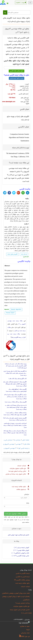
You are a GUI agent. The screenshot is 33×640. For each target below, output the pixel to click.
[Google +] (18, 192)
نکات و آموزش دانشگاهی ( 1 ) (20, 553)
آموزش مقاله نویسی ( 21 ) (21, 550)
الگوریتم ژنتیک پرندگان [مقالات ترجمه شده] (16, 402)
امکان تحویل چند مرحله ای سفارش (16, 474)
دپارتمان (26, 494)
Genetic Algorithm (16, 310)
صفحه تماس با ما (26, 613)
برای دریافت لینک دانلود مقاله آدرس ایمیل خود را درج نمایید (16, 62)
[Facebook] (9, 192)
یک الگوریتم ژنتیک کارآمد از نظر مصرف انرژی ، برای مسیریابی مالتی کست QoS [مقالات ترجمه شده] (15, 373)
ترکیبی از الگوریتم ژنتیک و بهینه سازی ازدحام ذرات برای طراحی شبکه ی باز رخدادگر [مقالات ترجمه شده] (15, 396)
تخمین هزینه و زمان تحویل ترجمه (20, 610)
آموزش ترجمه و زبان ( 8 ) (21, 548)
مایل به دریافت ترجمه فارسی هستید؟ (16, 75)
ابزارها (28, 630)
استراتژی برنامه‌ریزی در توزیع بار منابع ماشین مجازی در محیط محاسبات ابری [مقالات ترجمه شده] (15, 425)
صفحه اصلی (25, 440)
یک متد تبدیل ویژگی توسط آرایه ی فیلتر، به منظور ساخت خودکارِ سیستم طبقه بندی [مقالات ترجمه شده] (16, 407)
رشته (27, 503)
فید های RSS (25, 637)
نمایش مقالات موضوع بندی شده (15, 514)
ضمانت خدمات (21, 466)
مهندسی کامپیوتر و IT (13, 444)
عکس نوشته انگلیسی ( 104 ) (20, 556)
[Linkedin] (27, 192)
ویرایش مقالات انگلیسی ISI (22, 580)
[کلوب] (23, 192)
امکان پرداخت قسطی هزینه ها (17, 471)
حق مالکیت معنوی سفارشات (18, 468)
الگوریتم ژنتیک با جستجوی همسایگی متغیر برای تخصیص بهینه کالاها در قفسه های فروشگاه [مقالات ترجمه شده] (15, 383)
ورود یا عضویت (20, 2)
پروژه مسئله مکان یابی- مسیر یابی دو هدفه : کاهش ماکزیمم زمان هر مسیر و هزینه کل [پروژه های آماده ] (15, 365)
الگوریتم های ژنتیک (11, 204)
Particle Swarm (10, 313)
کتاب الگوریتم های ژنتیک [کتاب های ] (18, 378)
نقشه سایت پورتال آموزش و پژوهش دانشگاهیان (16, 593)
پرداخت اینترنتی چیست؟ (22, 603)
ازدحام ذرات (24, 254)
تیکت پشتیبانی (25, 633)
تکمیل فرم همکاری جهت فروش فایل (18, 535)
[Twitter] (14, 192)
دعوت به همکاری (25, 626)
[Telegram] (4, 192)
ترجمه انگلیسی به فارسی (23, 573)
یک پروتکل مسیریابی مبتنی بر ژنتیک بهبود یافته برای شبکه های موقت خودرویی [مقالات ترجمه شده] (15, 432)
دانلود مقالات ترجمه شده (19, 487)
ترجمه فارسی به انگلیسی (23, 577)
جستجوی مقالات (21, 489)
